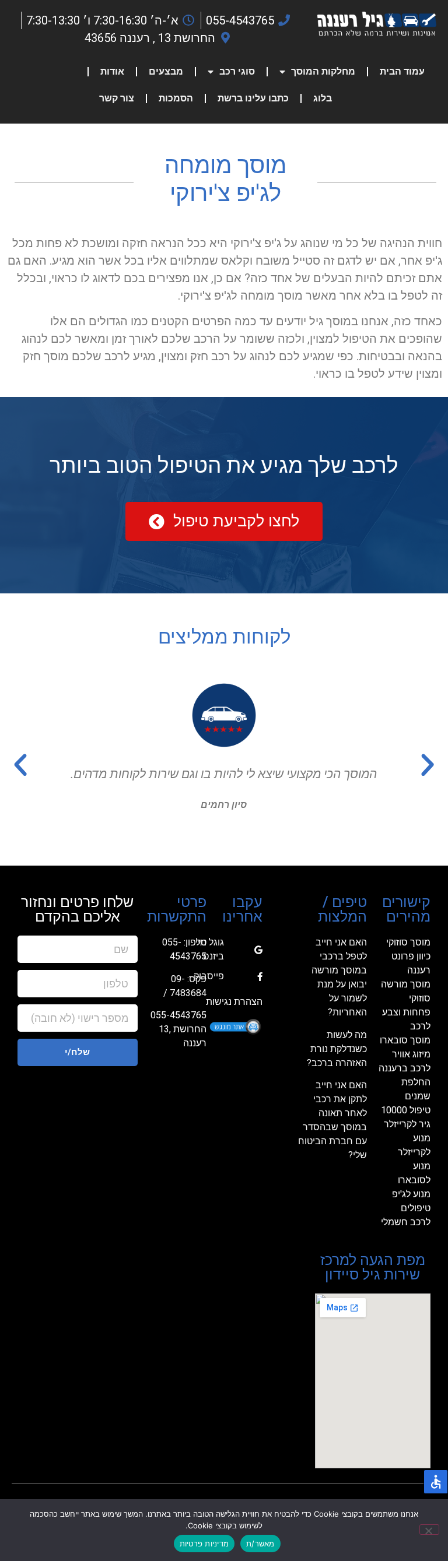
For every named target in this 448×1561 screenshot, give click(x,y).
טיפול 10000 (405, 1110)
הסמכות (176, 98)
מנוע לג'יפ (411, 1194)
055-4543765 (178, 1015)
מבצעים (166, 71)
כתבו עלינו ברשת (253, 98)
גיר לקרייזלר (407, 1124)
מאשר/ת (260, 1543)
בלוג (322, 98)
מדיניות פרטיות (204, 1543)
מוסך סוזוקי (408, 942)
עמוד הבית (402, 71)
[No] (429, 1529)
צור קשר (116, 98)
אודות (112, 71)
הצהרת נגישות (234, 1001)
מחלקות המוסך (323, 71)
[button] (427, 765)
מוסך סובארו (405, 1040)
